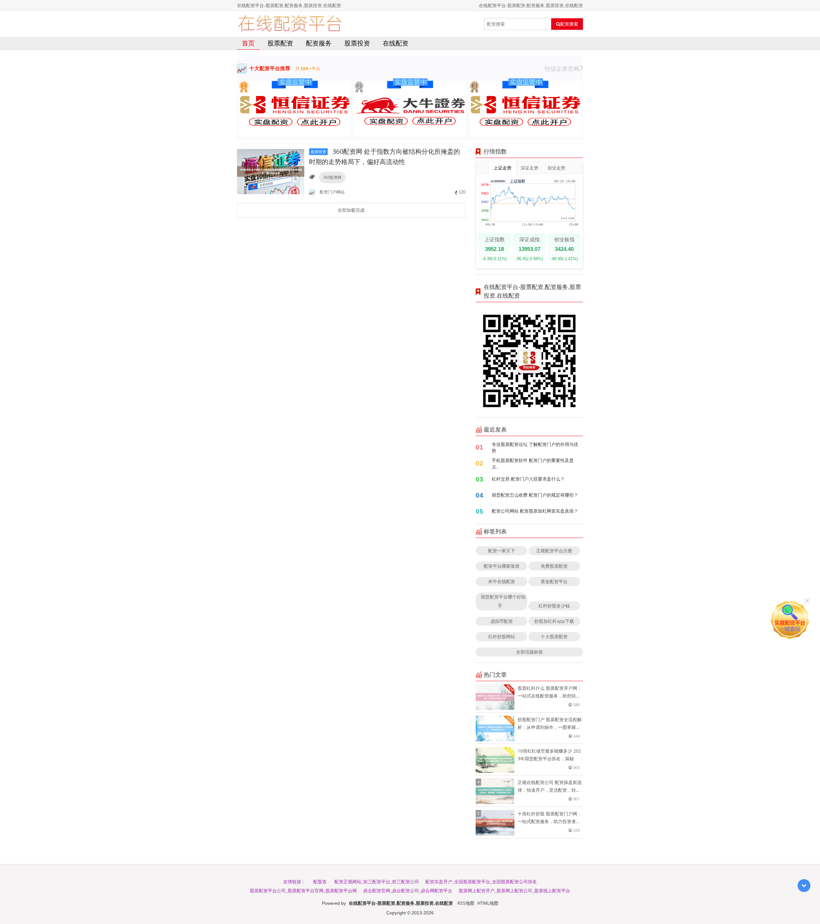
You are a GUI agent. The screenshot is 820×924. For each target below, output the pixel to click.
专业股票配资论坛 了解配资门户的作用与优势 (535, 447)
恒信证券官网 (562, 68)
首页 (248, 43)
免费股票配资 (554, 566)
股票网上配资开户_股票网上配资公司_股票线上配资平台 (514, 890)
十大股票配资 (554, 636)
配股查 (320, 882)
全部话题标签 (529, 652)
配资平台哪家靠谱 (502, 566)
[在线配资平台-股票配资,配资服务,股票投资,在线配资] (289, 24)
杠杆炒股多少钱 (554, 606)
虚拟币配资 (501, 621)
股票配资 (280, 43)
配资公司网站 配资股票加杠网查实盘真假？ (535, 511)
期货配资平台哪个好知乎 (503, 601)
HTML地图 (487, 903)
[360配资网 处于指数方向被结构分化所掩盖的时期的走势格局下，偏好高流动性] (270, 171)
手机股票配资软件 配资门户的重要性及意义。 (533, 463)
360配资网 (332, 177)
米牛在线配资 (501, 581)
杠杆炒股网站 (501, 636)
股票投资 (357, 43)
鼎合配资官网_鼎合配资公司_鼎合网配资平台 (407, 890)
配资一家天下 (501, 551)
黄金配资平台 (554, 581)
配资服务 (319, 43)
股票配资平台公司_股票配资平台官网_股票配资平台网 (303, 890)
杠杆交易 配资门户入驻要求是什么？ (528, 479)
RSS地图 (465, 903)
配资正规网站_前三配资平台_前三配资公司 (376, 882)
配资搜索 (569, 24)
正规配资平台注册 (554, 551)
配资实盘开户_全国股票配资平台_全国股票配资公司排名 (481, 882)
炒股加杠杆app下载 (554, 621)
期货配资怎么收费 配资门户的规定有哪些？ (535, 495)
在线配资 (395, 43)
